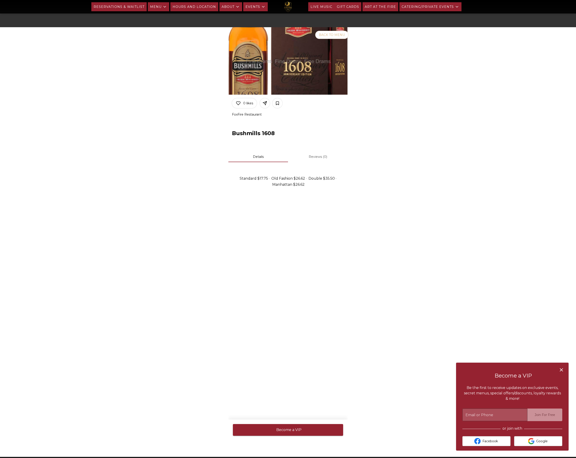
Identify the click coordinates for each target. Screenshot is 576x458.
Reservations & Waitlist (119, 7)
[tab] (258, 156)
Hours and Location (194, 7)
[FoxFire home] (288, 6)
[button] (158, 6)
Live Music (321, 7)
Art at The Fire (380, 7)
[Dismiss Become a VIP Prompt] (561, 369)
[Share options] (265, 103)
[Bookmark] (277, 103)
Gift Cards (348, 7)
